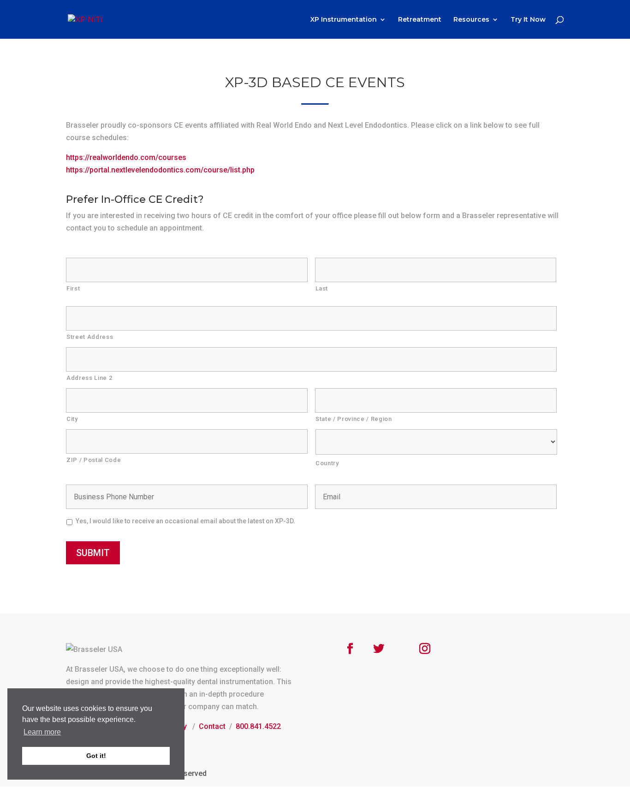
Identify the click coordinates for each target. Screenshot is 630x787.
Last (321, 288)
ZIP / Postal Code (93, 459)
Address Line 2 (89, 377)
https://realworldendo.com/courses (126, 157)
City (72, 418)
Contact (212, 726)
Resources (471, 20)
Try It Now (528, 20)
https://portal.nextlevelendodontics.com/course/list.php (160, 170)
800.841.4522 (258, 726)
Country (327, 463)
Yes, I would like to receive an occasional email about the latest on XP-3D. (185, 521)
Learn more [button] (42, 732)
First (73, 288)
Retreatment (419, 20)
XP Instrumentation (343, 20)
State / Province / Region (353, 418)
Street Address (89, 336)
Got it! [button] (96, 755)
